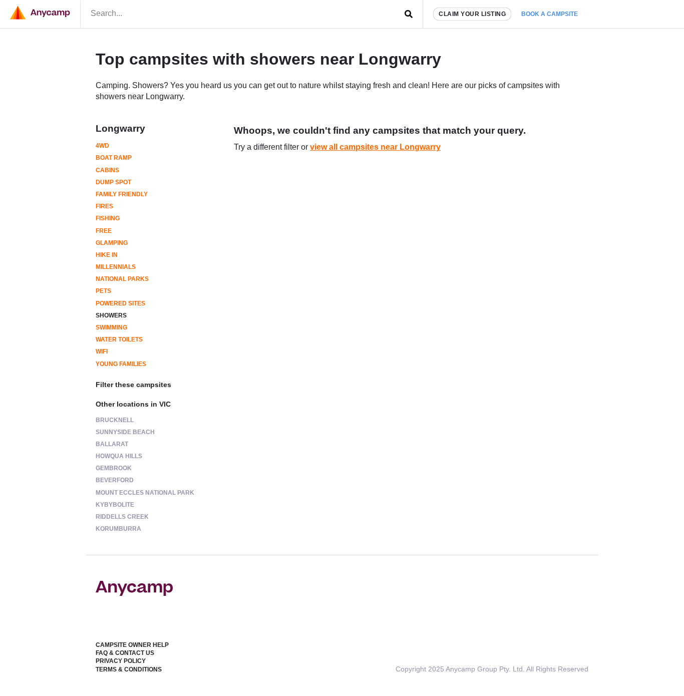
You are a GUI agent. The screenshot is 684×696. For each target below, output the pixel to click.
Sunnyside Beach (125, 432)
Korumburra (118, 528)
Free (104, 230)
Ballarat (112, 444)
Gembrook (114, 468)
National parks (122, 278)
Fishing (108, 218)
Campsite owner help (132, 644)
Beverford (115, 480)
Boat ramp (114, 157)
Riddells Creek (122, 516)
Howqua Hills (119, 456)
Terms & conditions (129, 669)
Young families (121, 364)
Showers (111, 315)
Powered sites (120, 303)
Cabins (107, 170)
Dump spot (113, 182)
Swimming (111, 327)
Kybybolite (115, 504)
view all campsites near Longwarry (375, 147)
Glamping (112, 242)
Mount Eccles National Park (145, 492)
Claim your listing (472, 14)
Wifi (102, 351)
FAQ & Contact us (125, 652)
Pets (103, 290)
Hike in (107, 254)
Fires (104, 206)
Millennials (116, 266)
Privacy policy (121, 660)
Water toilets (119, 339)
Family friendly (122, 194)
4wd (102, 145)
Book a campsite (549, 14)
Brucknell (115, 420)
